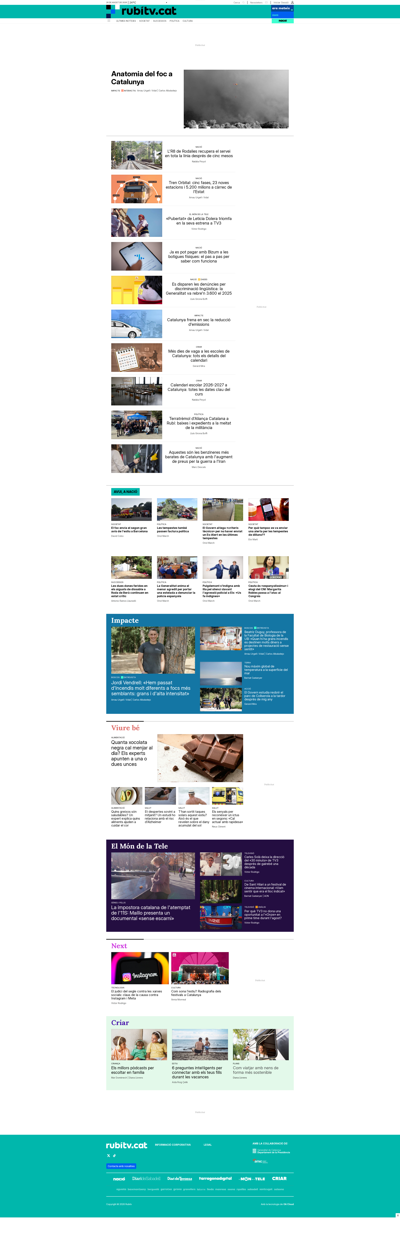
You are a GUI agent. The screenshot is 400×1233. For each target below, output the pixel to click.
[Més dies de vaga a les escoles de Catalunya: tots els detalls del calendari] (136, 357)
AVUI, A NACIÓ (125, 492)
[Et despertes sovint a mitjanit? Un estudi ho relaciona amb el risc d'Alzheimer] (160, 795)
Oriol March (163, 536)
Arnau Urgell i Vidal (199, 197)
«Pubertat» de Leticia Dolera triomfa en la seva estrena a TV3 (199, 220)
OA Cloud (288, 1204)
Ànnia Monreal (178, 999)
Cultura (188, 21)
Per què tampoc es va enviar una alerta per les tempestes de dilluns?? (268, 531)
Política (174, 21)
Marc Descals (199, 467)
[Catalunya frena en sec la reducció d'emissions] (136, 324)
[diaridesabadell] (146, 1179)
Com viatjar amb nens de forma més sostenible (255, 1070)
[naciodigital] (119, 1179)
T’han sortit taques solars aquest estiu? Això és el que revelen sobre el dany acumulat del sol (193, 818)
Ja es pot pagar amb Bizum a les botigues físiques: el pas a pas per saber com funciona (198, 256)
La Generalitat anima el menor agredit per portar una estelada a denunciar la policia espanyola (176, 591)
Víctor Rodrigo (198, 229)
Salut (148, 808)
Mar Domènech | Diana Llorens (127, 1078)
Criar (199, 347)
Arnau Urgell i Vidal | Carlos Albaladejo (157, 91)
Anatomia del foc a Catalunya (141, 78)
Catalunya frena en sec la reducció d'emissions (198, 322)
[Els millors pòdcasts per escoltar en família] (139, 1044)
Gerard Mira (199, 366)
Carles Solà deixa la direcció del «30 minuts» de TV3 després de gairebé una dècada (264, 862)
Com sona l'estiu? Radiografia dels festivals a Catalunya (196, 993)
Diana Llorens (240, 1078)
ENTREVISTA (130, 677)
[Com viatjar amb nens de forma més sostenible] (261, 1044)
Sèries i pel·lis (118, 902)
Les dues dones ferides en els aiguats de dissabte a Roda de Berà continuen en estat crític (129, 591)
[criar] (279, 1179)
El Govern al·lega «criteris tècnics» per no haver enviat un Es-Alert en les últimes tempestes (222, 533)
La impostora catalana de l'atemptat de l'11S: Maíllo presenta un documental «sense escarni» (150, 913)
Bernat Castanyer (253, 678)
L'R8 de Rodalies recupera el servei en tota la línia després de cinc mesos (199, 153)
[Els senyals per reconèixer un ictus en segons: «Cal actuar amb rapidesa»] (227, 795)
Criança (115, 1063)
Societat (144, 21)
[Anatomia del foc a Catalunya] (236, 99)
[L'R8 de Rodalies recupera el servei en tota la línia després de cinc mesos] (136, 155)
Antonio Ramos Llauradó (123, 601)
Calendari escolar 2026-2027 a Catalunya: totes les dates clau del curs (199, 389)
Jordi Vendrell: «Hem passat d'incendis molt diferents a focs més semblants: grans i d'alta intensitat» (150, 688)
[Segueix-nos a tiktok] (114, 1157)
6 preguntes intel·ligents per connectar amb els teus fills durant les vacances (197, 1072)
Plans (236, 1063)
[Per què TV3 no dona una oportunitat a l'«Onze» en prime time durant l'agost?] (221, 917)
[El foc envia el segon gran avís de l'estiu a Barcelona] (131, 509)
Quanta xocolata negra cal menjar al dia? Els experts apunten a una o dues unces (132, 753)
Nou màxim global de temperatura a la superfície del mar (266, 670)
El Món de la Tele (198, 214)
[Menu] (108, 21)
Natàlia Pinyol (199, 161)
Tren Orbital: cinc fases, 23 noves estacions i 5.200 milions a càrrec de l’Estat (199, 187)
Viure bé (125, 727)
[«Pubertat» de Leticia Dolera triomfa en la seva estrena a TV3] (136, 222)
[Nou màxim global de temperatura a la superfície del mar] (221, 673)
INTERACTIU (130, 90)
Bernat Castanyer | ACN (256, 896)
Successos (159, 21)
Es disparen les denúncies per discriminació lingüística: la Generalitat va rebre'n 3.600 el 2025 (199, 288)
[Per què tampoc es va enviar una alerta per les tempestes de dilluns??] (268, 509)
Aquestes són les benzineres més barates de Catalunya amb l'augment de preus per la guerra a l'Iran (198, 457)
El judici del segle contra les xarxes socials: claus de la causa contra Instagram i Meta (136, 995)
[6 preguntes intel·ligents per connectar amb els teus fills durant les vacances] (200, 1044)
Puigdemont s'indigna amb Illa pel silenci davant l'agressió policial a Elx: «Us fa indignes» (222, 591)
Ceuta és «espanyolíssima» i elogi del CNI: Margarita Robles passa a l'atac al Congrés (268, 591)
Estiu (175, 1063)
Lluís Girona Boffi (198, 299)
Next (119, 945)
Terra (247, 662)
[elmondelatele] (252, 1179)
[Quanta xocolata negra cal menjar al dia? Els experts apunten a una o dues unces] (200, 758)
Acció (247, 688)
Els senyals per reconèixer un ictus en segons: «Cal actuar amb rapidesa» (227, 817)
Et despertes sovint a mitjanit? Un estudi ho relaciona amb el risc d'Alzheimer (160, 817)
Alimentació (118, 737)
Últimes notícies (126, 21)
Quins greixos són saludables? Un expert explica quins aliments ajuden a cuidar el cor (125, 818)
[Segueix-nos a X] (108, 1157)
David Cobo (117, 536)
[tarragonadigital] (215, 1179)
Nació (199, 147)
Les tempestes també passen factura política (173, 529)
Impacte (115, 90)
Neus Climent (218, 827)
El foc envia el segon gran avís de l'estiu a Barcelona (129, 529)
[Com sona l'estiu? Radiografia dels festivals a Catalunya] (200, 968)
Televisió (249, 853)
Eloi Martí (253, 539)
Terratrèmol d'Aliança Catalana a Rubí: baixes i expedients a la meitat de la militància (199, 423)
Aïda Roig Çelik (180, 1082)
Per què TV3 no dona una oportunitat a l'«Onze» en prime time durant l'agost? (263, 914)
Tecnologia (117, 987)
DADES (204, 279)
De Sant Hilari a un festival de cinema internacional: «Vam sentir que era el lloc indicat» (265, 888)
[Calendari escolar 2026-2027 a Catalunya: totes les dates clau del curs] (136, 391)
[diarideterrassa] (180, 1179)
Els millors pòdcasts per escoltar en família (132, 1070)
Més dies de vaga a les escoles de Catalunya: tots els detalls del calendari (199, 355)
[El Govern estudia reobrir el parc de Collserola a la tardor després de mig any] (221, 699)
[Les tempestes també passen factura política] (177, 509)
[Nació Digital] (136, 12)
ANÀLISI (262, 907)
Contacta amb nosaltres (121, 1166)
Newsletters (256, 2)
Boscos (115, 677)
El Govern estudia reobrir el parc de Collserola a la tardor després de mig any (264, 696)
